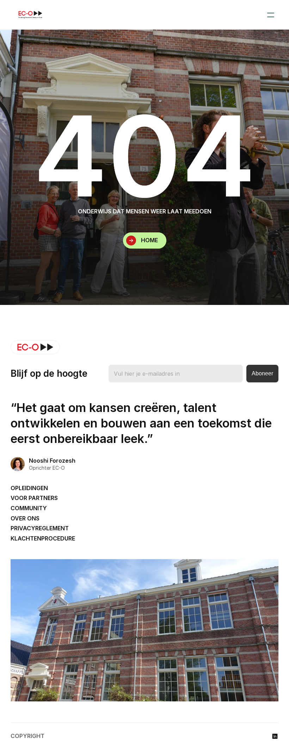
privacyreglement (40, 528)
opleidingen (29, 488)
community (29, 508)
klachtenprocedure (43, 538)
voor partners (34, 497)
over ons (25, 518)
